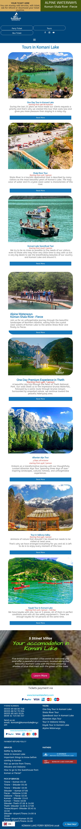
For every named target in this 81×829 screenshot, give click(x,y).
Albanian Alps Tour (52, 719)
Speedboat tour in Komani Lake (58, 715)
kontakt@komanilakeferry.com (21, 723)
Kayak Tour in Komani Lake (56, 725)
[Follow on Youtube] (53, 32)
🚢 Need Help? (71, 824)
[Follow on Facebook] (45, 32)
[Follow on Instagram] (49, 32)
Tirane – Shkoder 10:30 (15, 788)
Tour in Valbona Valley (54, 722)
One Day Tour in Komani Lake (57, 709)
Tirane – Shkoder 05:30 (15, 785)
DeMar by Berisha (13, 751)
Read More (40, 118)
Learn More (40, 675)
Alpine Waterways (51, 728)
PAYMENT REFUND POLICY (15, 741)
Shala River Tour (51, 712)
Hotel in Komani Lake (14, 754)
